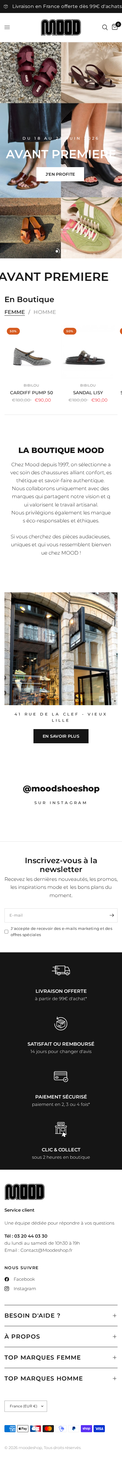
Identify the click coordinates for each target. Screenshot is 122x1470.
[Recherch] (105, 27)
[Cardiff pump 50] (31, 352)
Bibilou (32, 385)
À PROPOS (22, 1336)
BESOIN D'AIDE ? (32, 1315)
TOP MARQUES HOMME (43, 1378)
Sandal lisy (88, 392)
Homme (44, 312)
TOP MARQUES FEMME (42, 1357)
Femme (14, 312)
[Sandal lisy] (88, 352)
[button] (60, 174)
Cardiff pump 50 (31, 392)
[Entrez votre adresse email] (112, 915)
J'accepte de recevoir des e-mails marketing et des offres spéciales (61, 931)
